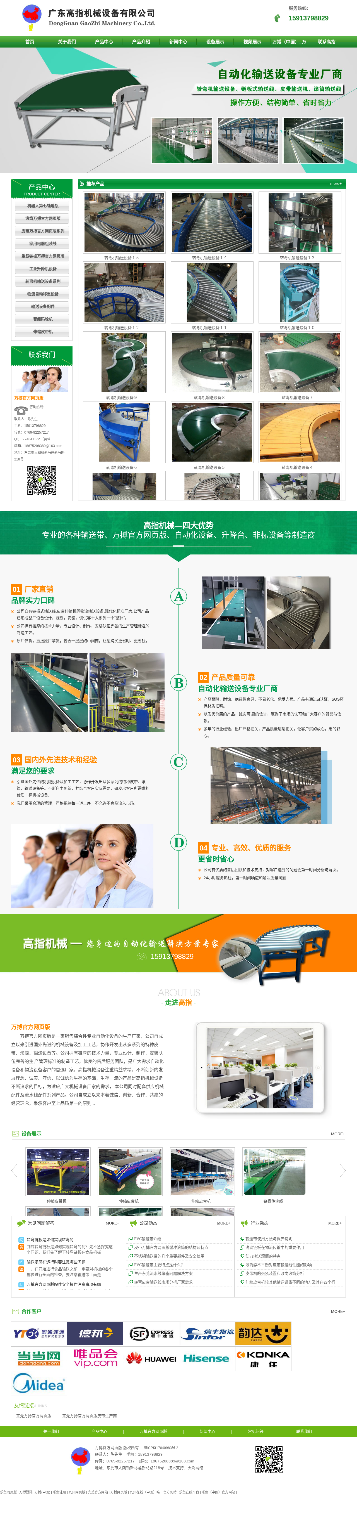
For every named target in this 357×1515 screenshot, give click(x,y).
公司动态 (148, 1223)
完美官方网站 (98, 1492)
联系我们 (304, 1431)
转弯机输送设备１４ (209, 258)
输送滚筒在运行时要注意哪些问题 (56, 1262)
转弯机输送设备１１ (209, 327)
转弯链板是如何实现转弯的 (50, 1240)
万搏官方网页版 (30, 1027)
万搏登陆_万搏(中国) (34, 1492)
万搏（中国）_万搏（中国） (289, 43)
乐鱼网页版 (8, 1492)
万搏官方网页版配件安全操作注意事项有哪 (64, 1284)
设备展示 (215, 41)
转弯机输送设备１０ (297, 327)
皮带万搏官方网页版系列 (42, 231)
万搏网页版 (118, 1492)
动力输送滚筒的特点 (263, 1256)
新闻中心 (178, 41)
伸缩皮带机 (43, 332)
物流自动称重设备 (43, 294)
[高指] (90, 29)
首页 (29, 41)
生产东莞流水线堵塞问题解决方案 (163, 1273)
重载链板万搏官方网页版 (42, 256)
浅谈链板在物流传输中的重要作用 (274, 1247)
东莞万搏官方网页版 (33, 1416)
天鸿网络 (195, 1468)
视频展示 (252, 41)
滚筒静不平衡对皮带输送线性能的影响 (278, 1265)
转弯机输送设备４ (297, 467)
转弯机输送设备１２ (121, 327)
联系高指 (327, 41)
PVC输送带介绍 (147, 1239)
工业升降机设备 (43, 269)
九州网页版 (77, 1492)
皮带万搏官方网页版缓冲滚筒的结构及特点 (171, 1247)
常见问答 (256, 1431)
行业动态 (260, 1223)
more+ (336, 183)
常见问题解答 (41, 1223)
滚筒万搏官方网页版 (43, 218)
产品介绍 (141, 41)
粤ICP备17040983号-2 (161, 1448)
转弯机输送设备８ (209, 397)
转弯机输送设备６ (122, 467)
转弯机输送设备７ (297, 397)
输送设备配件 (43, 306)
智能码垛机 (43, 319)
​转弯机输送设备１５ (121, 258)
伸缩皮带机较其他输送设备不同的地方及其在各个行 (290, 1282)
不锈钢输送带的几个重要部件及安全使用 (169, 1256)
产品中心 (104, 41)
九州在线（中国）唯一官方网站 (153, 1492)
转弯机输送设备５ (209, 467)
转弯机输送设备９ (122, 397)
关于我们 (67, 41)
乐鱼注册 (59, 1492)
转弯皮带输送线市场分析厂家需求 (163, 1282)
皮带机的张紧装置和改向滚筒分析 (274, 1273)
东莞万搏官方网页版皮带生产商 (89, 1416)
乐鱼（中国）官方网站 (218, 1492)
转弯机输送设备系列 (43, 281)
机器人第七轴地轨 (43, 206)
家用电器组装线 (43, 244)
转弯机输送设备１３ (297, 258)
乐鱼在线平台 (189, 1492)
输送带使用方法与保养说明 (268, 1239)
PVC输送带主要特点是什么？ (159, 1265)
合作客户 (31, 1311)
